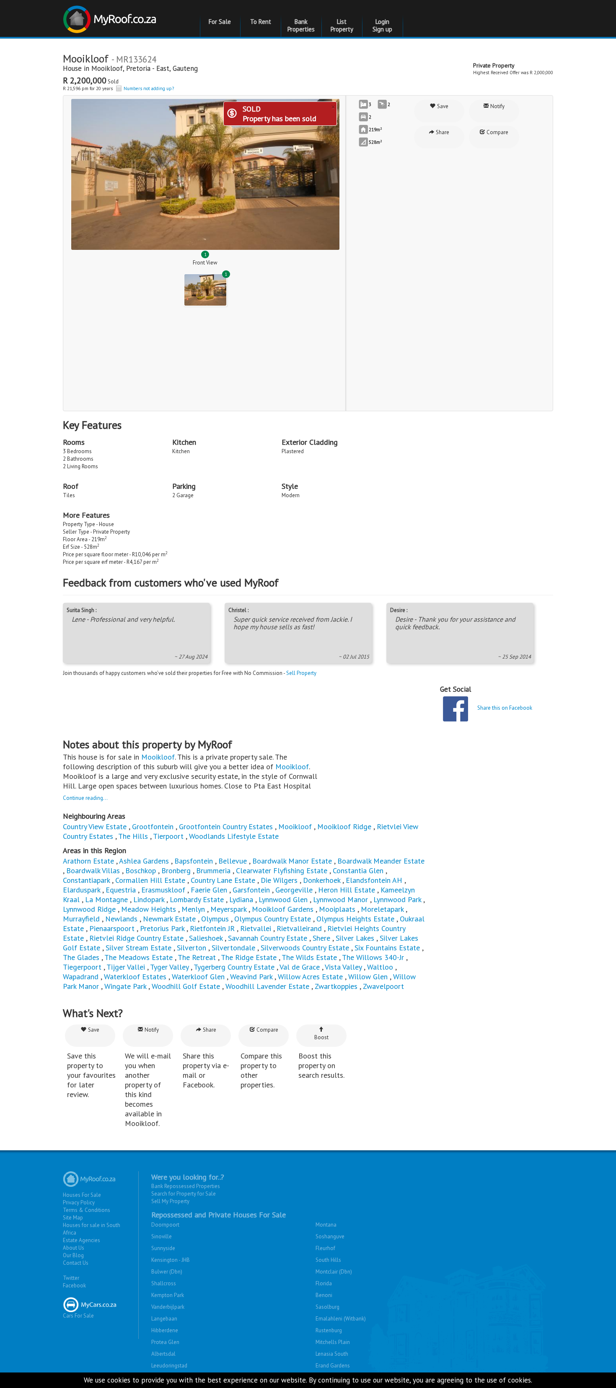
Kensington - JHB (170, 1259)
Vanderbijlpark (167, 1306)
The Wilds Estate (309, 957)
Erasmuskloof (163, 890)
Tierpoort (168, 836)
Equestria (121, 890)
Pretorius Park (162, 928)
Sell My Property (170, 1201)
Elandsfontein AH (374, 880)
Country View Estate (95, 826)
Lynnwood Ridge (89, 909)
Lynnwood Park (397, 899)
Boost (321, 1037)
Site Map (73, 1217)
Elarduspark (81, 890)
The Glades (81, 957)
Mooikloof (107, 68)
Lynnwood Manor (340, 899)
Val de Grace (300, 967)
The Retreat (197, 957)
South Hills (328, 1259)
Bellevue (232, 861)
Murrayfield (81, 919)
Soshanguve (330, 1236)
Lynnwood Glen (283, 899)
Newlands (121, 919)
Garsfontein (251, 890)
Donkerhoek (321, 880)
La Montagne (106, 899)
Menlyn (193, 909)
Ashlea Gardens (144, 861)
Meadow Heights (148, 909)
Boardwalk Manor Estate (292, 861)
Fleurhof (325, 1248)
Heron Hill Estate (346, 890)
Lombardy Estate (197, 899)
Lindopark (148, 899)
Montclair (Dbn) (334, 1271)
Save (442, 106)
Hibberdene (164, 1330)
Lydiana (241, 899)
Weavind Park (251, 976)
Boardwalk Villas (93, 870)
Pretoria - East (147, 68)
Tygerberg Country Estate (234, 967)
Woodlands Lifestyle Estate (234, 836)
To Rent (260, 22)
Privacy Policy (79, 1202)
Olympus (215, 919)
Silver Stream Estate (138, 947)
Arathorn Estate (88, 861)
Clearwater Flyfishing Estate (281, 870)
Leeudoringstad (169, 1365)
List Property (342, 25)
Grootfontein (152, 826)
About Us (73, 1247)
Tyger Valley (169, 967)
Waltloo (380, 967)
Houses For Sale (82, 1195)
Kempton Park (167, 1295)
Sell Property (301, 673)
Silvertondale (233, 947)
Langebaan (164, 1318)
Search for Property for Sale (183, 1193)
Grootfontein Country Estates (226, 826)
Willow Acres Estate (310, 976)
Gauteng (185, 68)
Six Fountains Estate (387, 947)
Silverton (191, 947)
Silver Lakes (355, 938)
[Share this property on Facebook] (455, 708)
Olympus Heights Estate (355, 919)
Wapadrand (80, 976)
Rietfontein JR (212, 928)
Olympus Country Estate (272, 919)
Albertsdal (163, 1353)
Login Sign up (382, 25)
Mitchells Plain (333, 1342)
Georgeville (294, 890)
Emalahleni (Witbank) (341, 1318)
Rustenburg (329, 1330)
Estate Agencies (81, 1240)
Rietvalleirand (299, 928)
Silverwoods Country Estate (305, 947)
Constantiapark (86, 880)
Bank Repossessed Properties (185, 1186)
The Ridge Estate (249, 957)
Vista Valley (343, 967)
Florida (324, 1283)
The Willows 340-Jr (373, 957)
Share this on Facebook (504, 707)
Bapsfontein (193, 861)
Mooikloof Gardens (282, 909)
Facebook (74, 1285)
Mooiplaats (337, 909)
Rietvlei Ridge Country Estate (136, 938)
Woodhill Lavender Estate (267, 986)
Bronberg (176, 870)
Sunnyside (163, 1248)
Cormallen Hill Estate (150, 880)
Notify (497, 106)
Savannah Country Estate (267, 938)
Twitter (71, 1278)
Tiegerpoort (82, 967)
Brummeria (213, 870)
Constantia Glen (358, 870)
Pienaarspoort (112, 928)
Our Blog (73, 1255)
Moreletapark (382, 909)
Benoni (324, 1295)
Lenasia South (332, 1353)
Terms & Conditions (86, 1210)
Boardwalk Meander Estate (380, 861)
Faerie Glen (209, 890)
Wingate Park (125, 986)
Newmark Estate (169, 919)
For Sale (220, 22)
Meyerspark (228, 909)
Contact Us (75, 1262)
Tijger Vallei (125, 967)
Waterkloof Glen (198, 976)
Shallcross (163, 1283)
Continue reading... (85, 798)
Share (442, 132)
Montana (326, 1224)
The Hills (133, 836)
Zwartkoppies (336, 986)
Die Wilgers (279, 880)
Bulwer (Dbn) (166, 1271)
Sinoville (161, 1236)
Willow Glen (368, 976)
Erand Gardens (333, 1365)
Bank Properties (301, 25)
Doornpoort (165, 1224)
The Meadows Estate (138, 957)
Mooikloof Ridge (344, 826)
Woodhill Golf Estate (186, 986)
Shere (321, 938)
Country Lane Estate (223, 880)
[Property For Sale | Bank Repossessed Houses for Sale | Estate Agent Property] (111, 16)
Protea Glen (165, 1342)
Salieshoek (206, 938)
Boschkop (140, 870)
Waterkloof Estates (135, 976)
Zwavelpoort (383, 986)
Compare (496, 132)
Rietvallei (255, 928)
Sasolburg (327, 1306)
